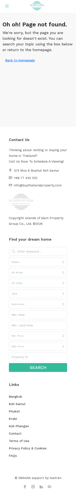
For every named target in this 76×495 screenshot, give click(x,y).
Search (38, 367)
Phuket (14, 411)
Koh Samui (17, 404)
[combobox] (38, 262)
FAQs (13, 456)
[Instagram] (33, 487)
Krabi (13, 419)
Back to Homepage (20, 60)
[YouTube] (50, 487)
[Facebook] (25, 487)
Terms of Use (19, 441)
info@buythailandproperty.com (38, 185)
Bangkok (15, 397)
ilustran (55, 478)
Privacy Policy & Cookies (28, 448)
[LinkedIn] (42, 487)
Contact (15, 433)
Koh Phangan (19, 426)
